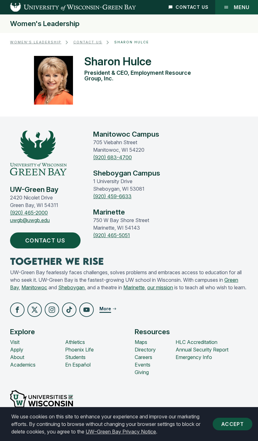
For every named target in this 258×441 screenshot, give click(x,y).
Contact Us (192, 7)
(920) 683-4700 (112, 157)
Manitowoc (34, 287)
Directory (145, 349)
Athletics (75, 342)
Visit (15, 342)
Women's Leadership (45, 23)
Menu (242, 7)
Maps (141, 342)
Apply (16, 349)
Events (142, 365)
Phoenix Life (79, 349)
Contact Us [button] (45, 240)
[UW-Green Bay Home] (68, 7)
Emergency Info (194, 357)
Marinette (134, 287)
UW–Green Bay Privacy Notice (121, 431)
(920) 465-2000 (29, 213)
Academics (23, 365)
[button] (17, 309)
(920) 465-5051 (111, 235)
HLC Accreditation (196, 342)
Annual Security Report (202, 349)
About (17, 357)
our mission (160, 287)
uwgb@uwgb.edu (30, 220)
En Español (78, 365)
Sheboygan (71, 287)
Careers (143, 357)
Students (75, 357)
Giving (142, 372)
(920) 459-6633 (112, 196)
